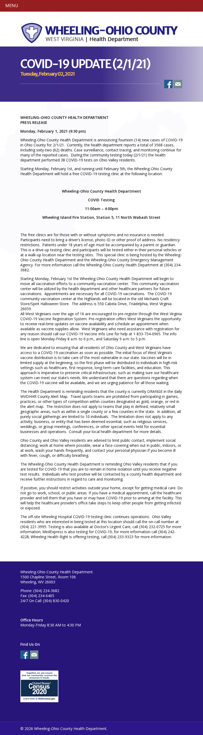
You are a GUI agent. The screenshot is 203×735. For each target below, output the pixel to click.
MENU (11, 5)
